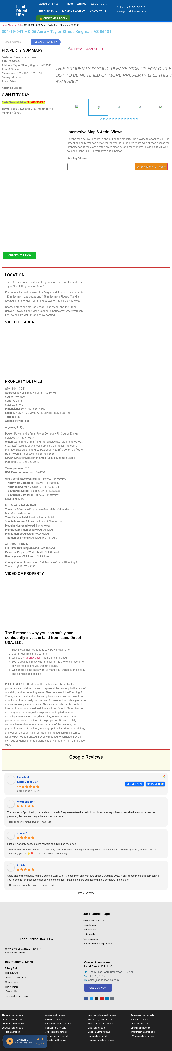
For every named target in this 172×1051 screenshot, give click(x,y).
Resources (46, 11)
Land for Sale (48, 3)
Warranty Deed (32, 657)
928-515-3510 (137, 7)
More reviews (86, 892)
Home (4, 25)
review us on (154, 784)
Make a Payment (73, 11)
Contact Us (98, 11)
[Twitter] (91, 998)
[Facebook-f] (86, 998)
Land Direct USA (21, 10)
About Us (97, 3)
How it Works (76, 3)
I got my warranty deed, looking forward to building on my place (41, 843)
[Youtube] (102, 998)
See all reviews (134, 784)
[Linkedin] (107, 998)
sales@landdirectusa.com (132, 11)
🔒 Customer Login (53, 18)
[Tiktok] (112, 998)
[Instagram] (96, 998)
